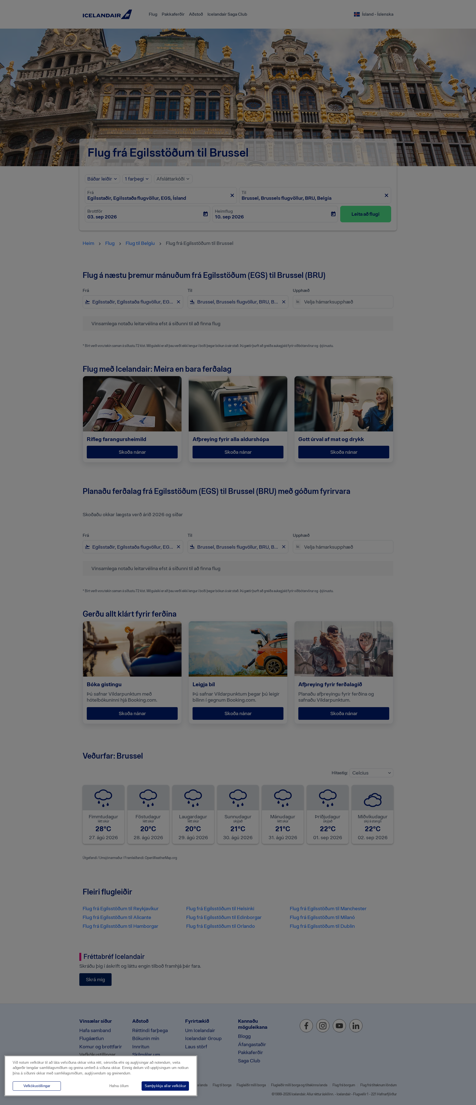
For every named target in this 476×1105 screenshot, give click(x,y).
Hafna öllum (119, 1086)
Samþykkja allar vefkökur (165, 1086)
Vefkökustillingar (36, 1086)
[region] (100, 1075)
